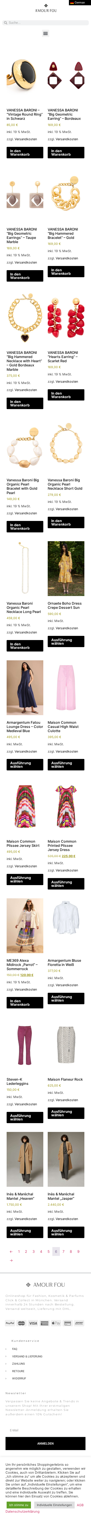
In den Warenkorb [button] (20, 153)
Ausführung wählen (61, 642)
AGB (80, 1505)
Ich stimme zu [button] (18, 1505)
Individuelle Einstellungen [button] (54, 1505)
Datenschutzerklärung (23, 1511)
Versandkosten (26, 139)
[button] (45, 33)
